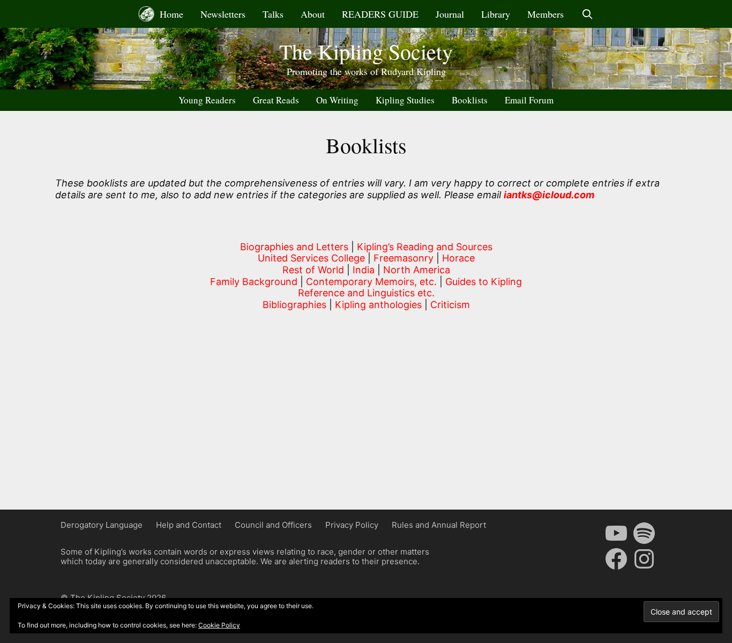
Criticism (450, 304)
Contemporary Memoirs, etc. (371, 281)
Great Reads (276, 100)
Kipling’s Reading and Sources (424, 246)
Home (170, 14)
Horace (458, 258)
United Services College (311, 258)
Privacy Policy (351, 525)
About (313, 14)
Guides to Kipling (483, 281)
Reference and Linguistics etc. (366, 292)
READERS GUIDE (380, 14)
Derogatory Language (102, 525)
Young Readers (207, 100)
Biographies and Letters (295, 246)
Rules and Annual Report (439, 525)
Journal (450, 14)
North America (416, 269)
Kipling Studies (405, 100)
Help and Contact (188, 525)
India (364, 269)
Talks (273, 14)
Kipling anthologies (378, 304)
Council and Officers (273, 525)
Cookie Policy (219, 625)
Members (545, 14)
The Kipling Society (366, 51)
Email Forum (529, 100)
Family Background (253, 281)
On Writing (337, 100)
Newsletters (222, 14)
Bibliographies (294, 304)
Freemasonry (404, 258)
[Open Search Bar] (587, 14)
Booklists (470, 100)
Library (495, 14)
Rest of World (313, 269)
